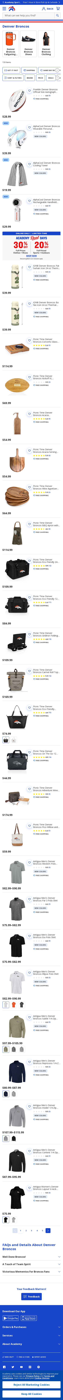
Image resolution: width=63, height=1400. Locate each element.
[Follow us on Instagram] (30, 1367)
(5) (49, 492)
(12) (49, 566)
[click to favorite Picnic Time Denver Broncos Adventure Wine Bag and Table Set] (29, 789)
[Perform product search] (57, 15)
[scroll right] (57, 70)
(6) (49, 419)
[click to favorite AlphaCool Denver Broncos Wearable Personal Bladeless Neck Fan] (29, 127)
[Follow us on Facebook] (4, 1367)
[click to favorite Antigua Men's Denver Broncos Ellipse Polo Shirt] (29, 972)
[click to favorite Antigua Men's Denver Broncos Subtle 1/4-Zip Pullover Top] (29, 1017)
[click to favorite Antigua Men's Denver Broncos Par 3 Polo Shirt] (29, 899)
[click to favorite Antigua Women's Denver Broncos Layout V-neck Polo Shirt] (29, 1187)
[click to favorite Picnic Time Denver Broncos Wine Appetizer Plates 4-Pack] (29, 487)
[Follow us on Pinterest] (38, 1367)
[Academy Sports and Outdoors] (12, 8)
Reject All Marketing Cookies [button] (32, 1384)
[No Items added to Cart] (58, 8)
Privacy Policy (33, 1376)
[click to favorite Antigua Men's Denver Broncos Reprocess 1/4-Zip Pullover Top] (29, 1062)
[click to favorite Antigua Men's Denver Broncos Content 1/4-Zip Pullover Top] (29, 1151)
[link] (15, 1230)
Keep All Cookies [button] (31, 1394)
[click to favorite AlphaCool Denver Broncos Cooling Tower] (29, 164)
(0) (49, 95)
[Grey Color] (21, 1004)
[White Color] (13, 739)
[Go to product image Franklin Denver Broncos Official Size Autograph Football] (17, 100)
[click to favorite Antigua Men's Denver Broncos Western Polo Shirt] (29, 862)
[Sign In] (43, 8)
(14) (49, 639)
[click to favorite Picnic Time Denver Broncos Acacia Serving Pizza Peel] (29, 450)
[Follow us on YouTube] (21, 1367)
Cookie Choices (42, 1378)
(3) (49, 345)
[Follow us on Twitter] (13, 1367)
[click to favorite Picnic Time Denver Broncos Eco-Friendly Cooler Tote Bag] (29, 707)
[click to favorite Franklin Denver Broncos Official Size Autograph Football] (29, 90)
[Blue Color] (5, 1094)
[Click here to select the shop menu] (4, 8)
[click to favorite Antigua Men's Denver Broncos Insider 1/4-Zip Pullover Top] (29, 1106)
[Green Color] (5, 1049)
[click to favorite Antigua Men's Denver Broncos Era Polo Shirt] (29, 936)
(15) (49, 712)
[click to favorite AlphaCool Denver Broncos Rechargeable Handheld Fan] (29, 200)
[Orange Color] (13, 1004)
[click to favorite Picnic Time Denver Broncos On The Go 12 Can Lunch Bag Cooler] (29, 752)
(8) (49, 794)
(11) (49, 602)
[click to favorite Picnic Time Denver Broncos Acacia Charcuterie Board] (29, 413)
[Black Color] (5, 739)
